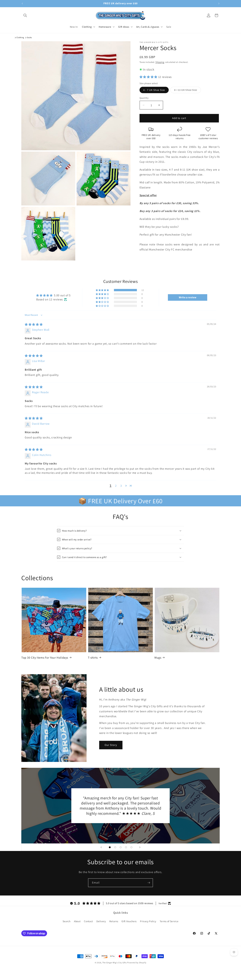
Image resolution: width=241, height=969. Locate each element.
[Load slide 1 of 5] (109, 847)
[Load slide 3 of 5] (120, 847)
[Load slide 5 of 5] (131, 847)
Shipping (159, 62)
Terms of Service (169, 921)
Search (66, 921)
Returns (113, 921)
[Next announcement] (218, 3)
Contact (88, 921)
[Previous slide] (101, 847)
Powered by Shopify (136, 962)
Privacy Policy (148, 921)
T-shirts (93, 657)
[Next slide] (139, 847)
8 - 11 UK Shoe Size (187, 90)
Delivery (101, 921)
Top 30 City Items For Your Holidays (44, 657)
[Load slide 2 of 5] (115, 847)
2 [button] (116, 486)
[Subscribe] (149, 882)
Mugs (157, 657)
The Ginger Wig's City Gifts (114, 962)
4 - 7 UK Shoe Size (154, 90)
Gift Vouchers (129, 921)
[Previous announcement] (22, 3)
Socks (29, 37)
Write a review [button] (187, 297)
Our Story (111, 745)
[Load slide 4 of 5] (126, 847)
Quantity (144, 97)
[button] (25, 15)
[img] (34, 324)
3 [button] (121, 486)
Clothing (20, 37)
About (77, 921)
